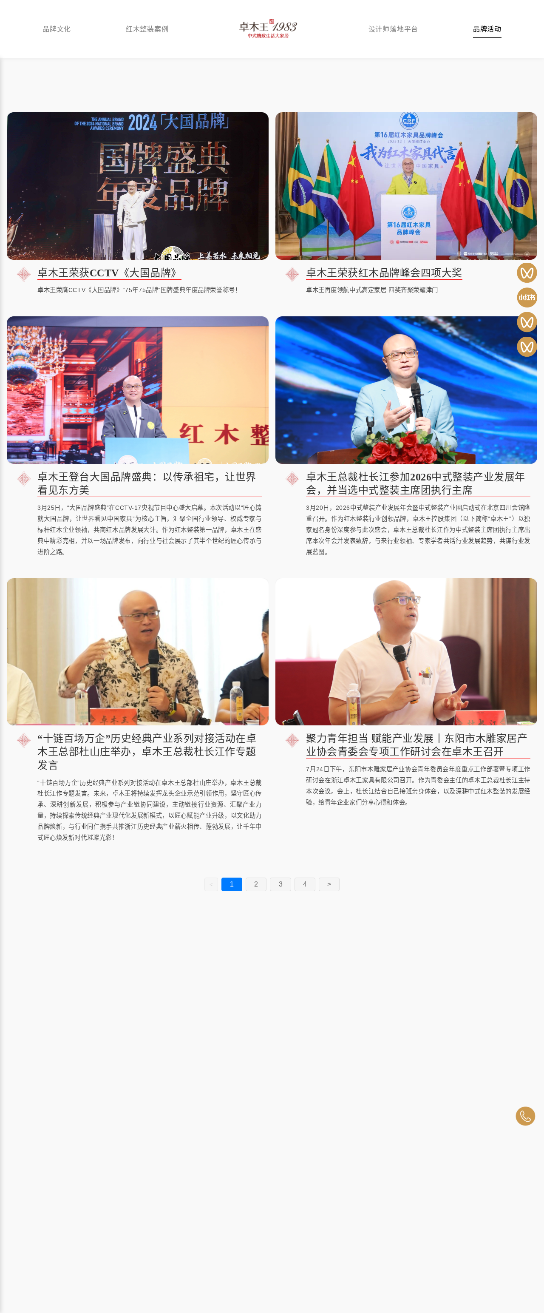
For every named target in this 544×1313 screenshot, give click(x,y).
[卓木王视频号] (527, 273)
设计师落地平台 (393, 29)
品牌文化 (56, 29)
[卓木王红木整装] (527, 297)
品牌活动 (487, 29)
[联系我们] (525, 1116)
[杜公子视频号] (527, 322)
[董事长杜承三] (527, 347)
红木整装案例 (147, 29)
